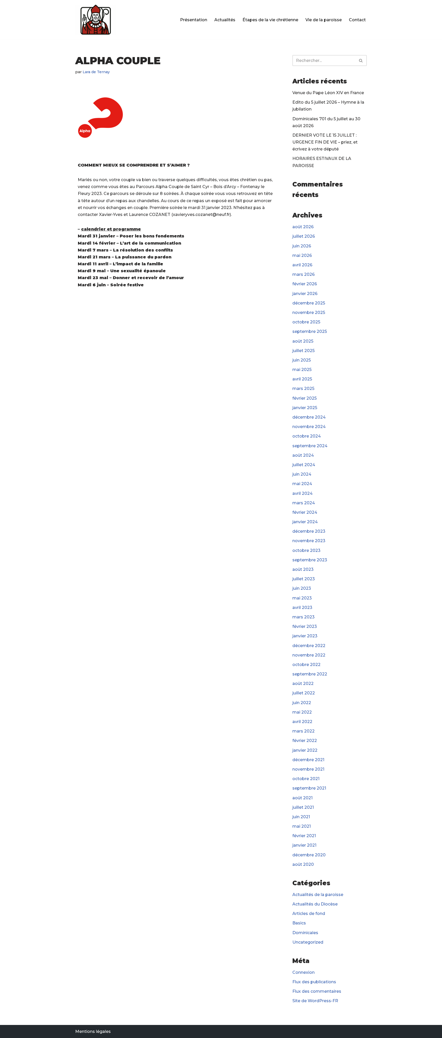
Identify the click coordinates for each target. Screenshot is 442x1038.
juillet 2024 (303, 464)
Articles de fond (308, 913)
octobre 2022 (306, 664)
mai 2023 (302, 598)
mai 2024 (302, 483)
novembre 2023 (308, 540)
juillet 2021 (303, 807)
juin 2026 (301, 246)
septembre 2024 (309, 445)
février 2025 (304, 398)
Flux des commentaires (316, 991)
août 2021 (302, 797)
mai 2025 (302, 369)
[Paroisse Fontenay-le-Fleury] (95, 20)
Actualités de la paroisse (317, 894)
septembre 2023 (309, 560)
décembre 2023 (308, 531)
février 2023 (304, 626)
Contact (357, 19)
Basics (299, 923)
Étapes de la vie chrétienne (270, 19)
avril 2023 (302, 607)
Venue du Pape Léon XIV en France (328, 92)
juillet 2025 (303, 350)
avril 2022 (302, 721)
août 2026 (303, 226)
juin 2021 (301, 816)
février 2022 (304, 740)
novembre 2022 (308, 655)
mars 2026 (303, 274)
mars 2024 (303, 502)
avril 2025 (302, 379)
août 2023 (303, 569)
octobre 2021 (305, 778)
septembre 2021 (309, 788)
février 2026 (304, 283)
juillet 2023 (303, 578)
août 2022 (303, 683)
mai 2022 (302, 712)
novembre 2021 (308, 769)
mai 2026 (302, 255)
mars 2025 (303, 388)
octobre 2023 (306, 550)
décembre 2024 (309, 417)
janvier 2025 (304, 407)
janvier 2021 (304, 845)
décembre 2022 (308, 645)
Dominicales (305, 932)
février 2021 (304, 835)
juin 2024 (301, 474)
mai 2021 (301, 826)
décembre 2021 (308, 759)
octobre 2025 (306, 322)
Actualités (224, 19)
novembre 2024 (309, 426)
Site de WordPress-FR (315, 1000)
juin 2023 (301, 588)
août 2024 (303, 455)
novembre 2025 (308, 312)
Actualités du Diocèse (315, 904)
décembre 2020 (309, 855)
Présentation (193, 19)
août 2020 (303, 864)
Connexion (303, 972)
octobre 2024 (306, 436)
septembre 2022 (309, 674)
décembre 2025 (308, 303)
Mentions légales (93, 1031)
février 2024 (304, 512)
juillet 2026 (303, 236)
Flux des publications (314, 981)
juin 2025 (301, 360)
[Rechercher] (361, 60)
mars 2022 (303, 731)
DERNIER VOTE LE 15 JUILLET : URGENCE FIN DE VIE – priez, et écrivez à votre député (325, 142)
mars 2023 (303, 617)
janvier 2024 (305, 521)
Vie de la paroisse (323, 19)
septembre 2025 (309, 331)
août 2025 (302, 341)
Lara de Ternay (96, 72)
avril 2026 (302, 265)
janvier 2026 (304, 293)
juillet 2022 (303, 693)
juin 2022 (301, 702)
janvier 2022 (304, 750)
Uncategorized (307, 942)
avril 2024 (302, 493)
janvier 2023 (304, 635)
